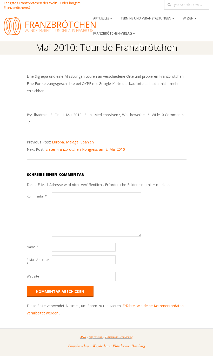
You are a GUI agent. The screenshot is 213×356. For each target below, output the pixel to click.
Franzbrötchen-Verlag (112, 33)
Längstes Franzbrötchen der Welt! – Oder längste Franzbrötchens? (42, 5)
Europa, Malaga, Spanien (73, 142)
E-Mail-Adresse (38, 262)
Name (32, 247)
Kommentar (37, 196)
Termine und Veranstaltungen (146, 18)
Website (33, 276)
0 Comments (173, 114)
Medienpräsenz (107, 114)
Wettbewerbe (133, 114)
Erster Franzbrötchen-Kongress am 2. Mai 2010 (85, 149)
